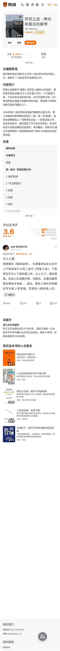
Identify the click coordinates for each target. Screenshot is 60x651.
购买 (10, 42)
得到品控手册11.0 (26, 354)
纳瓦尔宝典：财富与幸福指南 (32, 391)
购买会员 (30, 42)
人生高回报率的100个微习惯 (31, 373)
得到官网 (6, 647)
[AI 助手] (42, 636)
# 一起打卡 (9, 295)
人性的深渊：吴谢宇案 (28, 410)
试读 (19, 42)
